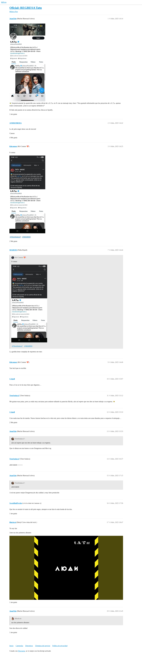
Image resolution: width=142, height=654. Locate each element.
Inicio (11, 646)
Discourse (21, 651)
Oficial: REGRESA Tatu (25, 7)
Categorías (19, 646)
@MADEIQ (26, 237)
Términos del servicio (42, 646)
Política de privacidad (59, 646)
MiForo (3, 2)
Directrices (29, 646)
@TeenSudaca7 (15, 237)
